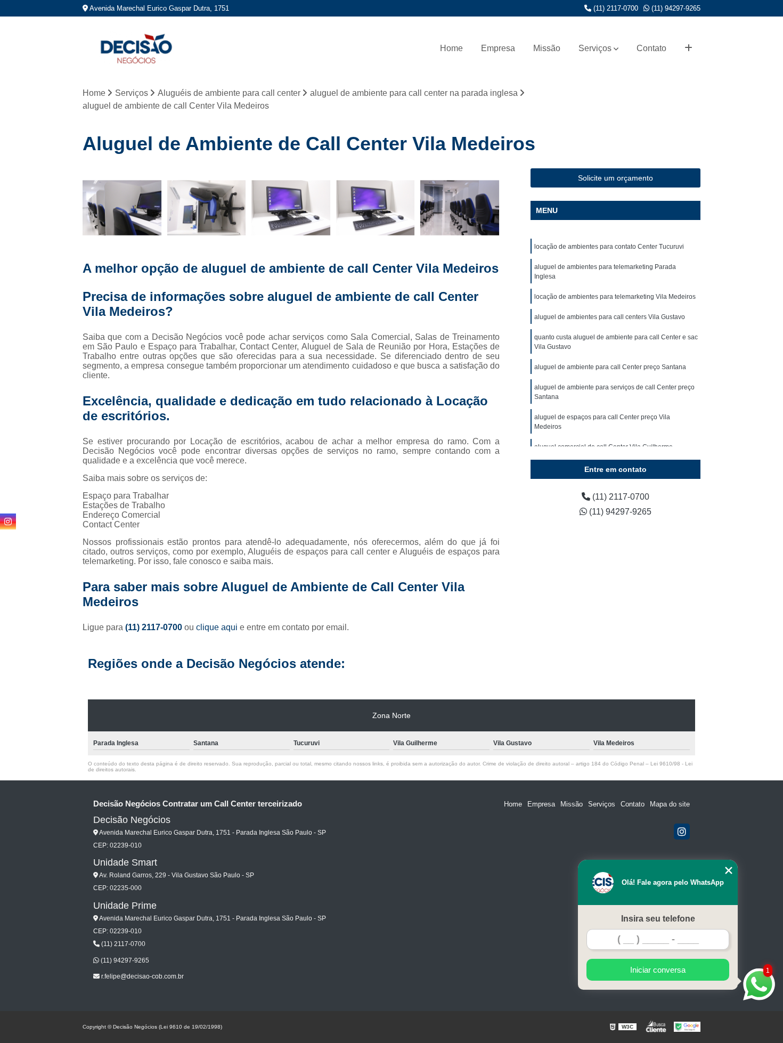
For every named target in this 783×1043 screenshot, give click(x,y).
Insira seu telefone (658, 918)
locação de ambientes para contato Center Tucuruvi (609, 246)
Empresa (498, 48)
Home (451, 48)
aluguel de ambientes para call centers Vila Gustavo (609, 317)
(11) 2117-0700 (614, 8)
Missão (546, 48)
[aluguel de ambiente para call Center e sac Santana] (122, 208)
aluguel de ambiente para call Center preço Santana (610, 367)
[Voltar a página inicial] (136, 48)
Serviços (594, 48)
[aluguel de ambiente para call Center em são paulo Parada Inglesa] (207, 208)
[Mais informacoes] (688, 48)
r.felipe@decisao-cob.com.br (142, 976)
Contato (651, 48)
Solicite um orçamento (615, 178)
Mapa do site (670, 804)
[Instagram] (682, 832)
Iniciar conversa (658, 969)
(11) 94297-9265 (674, 8)
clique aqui (217, 627)
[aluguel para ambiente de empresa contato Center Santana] (460, 208)
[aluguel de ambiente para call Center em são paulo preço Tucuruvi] (375, 208)
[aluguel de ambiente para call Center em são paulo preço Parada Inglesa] (291, 208)
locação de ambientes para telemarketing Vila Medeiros (615, 296)
